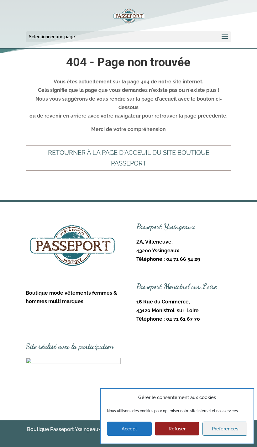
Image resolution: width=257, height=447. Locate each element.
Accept (129, 429)
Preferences (225, 429)
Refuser (177, 429)
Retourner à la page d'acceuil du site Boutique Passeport (128, 158)
